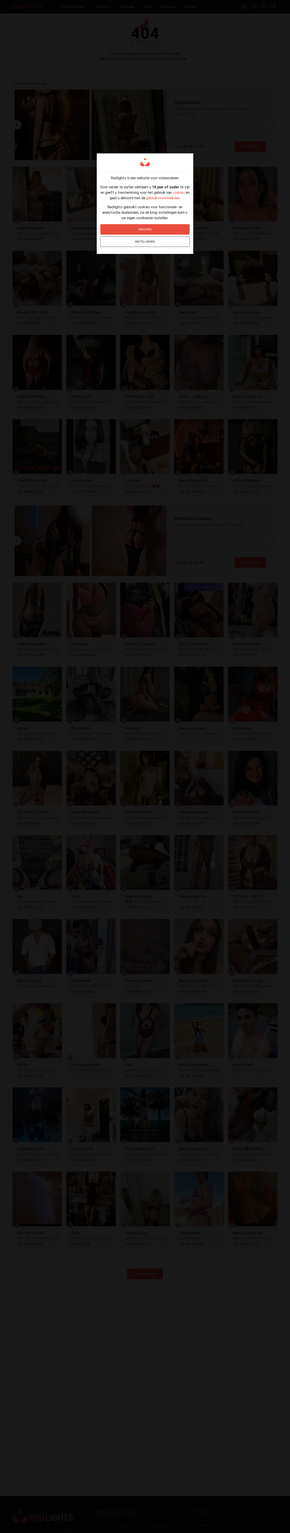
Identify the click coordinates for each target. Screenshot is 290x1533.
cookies (179, 192)
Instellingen (145, 241)
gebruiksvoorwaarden (163, 198)
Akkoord (145, 229)
